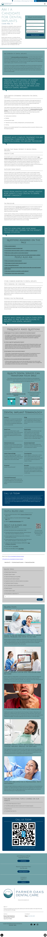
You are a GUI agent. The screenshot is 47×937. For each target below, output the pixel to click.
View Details (15, 546)
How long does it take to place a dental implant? (14, 273)
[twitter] (34, 924)
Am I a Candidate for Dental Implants (16, 556)
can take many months (20, 206)
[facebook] (31, 924)
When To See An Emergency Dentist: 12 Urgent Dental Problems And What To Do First (23, 636)
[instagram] (37, 924)
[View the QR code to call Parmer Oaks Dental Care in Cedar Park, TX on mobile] (23, 845)
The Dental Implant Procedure (11, 583)
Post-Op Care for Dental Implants (12, 578)
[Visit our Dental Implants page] (11, 404)
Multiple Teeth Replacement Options (13, 803)
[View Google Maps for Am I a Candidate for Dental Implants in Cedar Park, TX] (16, 392)
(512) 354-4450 (14, 43)
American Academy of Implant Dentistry (19, 56)
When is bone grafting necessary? (12, 265)
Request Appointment (23, 871)
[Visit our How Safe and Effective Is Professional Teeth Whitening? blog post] (22, 780)
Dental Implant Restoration (11, 572)
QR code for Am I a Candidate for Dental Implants (12, 559)
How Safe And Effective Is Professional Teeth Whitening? (22, 782)
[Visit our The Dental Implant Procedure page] (36, 404)
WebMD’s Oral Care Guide (15, 521)
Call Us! (41, 1)
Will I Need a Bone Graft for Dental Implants (14, 585)
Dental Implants (8, 588)
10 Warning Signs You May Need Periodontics (23, 709)
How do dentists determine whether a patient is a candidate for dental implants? (21, 250)
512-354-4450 (25, 500)
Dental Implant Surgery (10, 574)
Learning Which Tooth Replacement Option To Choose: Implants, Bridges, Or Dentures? (23, 745)
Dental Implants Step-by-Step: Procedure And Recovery (22, 673)
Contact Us (23, 882)
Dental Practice (8, 808)
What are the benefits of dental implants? (13, 260)
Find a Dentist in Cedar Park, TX (12, 593)
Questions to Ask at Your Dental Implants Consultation (16, 581)
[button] (45, 4)
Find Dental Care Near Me (10, 811)
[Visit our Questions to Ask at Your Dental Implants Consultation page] (23, 404)
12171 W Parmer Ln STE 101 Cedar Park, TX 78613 (23, 1)
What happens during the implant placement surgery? (16, 263)
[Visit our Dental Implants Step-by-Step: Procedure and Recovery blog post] (22, 670)
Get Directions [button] (23, 860)
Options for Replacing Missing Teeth (12, 576)
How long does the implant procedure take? (14, 248)
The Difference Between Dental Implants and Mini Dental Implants (19, 805)
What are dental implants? (10, 246)
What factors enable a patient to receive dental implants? (16, 252)
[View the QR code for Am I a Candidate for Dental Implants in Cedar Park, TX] (34, 390)
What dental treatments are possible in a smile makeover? (17, 271)
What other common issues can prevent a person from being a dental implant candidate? (22, 255)
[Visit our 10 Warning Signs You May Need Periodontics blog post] (22, 708)
